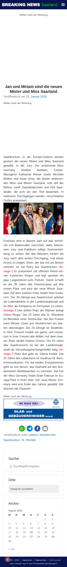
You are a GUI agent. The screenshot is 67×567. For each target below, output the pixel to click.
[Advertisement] (33, 50)
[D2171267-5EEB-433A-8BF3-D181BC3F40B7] (33, 409)
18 (17, 532)
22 (45, 532)
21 (38, 532)
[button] (22, 428)
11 (17, 528)
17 (9, 532)
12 (24, 528)
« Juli (11, 549)
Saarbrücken (11, 440)
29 (45, 536)
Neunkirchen (48, 435)
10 (9, 528)
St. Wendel (28, 440)
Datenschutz (41, 560)
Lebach (33, 435)
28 (38, 536)
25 (17, 536)
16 (53, 528)
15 (45, 528)
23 (53, 532)
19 (24, 532)
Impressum (27, 560)
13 (31, 528)
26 (24, 536)
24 (9, 536)
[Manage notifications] (7, 559)
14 (38, 528)
